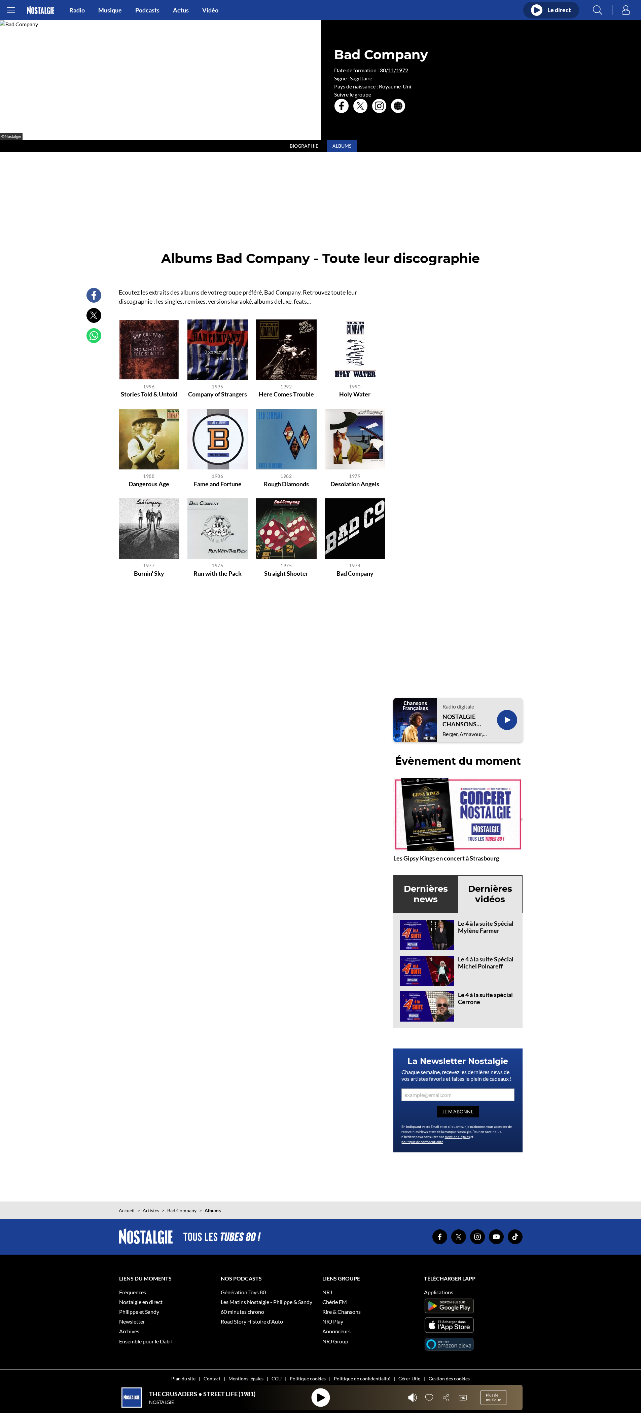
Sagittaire (361, 78)
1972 (402, 70)
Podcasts (147, 10)
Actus (181, 10)
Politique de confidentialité (362, 1378)
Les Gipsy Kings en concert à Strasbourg (446, 858)
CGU (277, 1378)
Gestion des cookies (449, 1378)
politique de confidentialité (422, 1142)
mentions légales (457, 1137)
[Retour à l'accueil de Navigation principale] (40, 10)
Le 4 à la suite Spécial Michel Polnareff (485, 962)
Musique (110, 10)
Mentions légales (245, 1378)
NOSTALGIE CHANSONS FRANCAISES (460, 720)
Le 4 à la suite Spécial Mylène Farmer (485, 927)
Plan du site (183, 1378)
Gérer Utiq (409, 1378)
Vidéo (210, 10)
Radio (77, 10)
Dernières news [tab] (426, 894)
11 (391, 70)
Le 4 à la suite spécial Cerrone (485, 998)
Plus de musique (493, 1397)
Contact (212, 1378)
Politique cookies (308, 1378)
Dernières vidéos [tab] (490, 894)
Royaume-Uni (395, 86)
